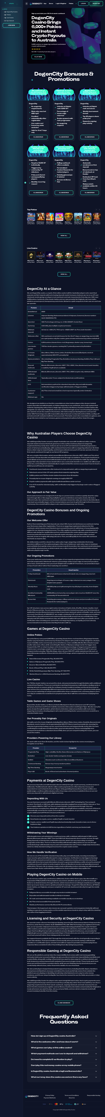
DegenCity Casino (12, 11)
